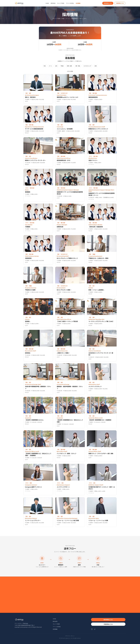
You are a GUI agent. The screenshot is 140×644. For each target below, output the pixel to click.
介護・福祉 (77, 66)
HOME (47, 3)
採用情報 (78, 3)
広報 (95, 66)
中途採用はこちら (120, 3)
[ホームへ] (19, 3)
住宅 (56, 66)
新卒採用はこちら (108, 3)
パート (50, 66)
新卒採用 (53, 3)
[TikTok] (95, 629)
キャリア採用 (60, 3)
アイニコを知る (70, 3)
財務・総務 (69, 66)
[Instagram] (92, 629)
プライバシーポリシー (70, 636)
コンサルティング (87, 66)
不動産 (62, 66)
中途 (45, 66)
